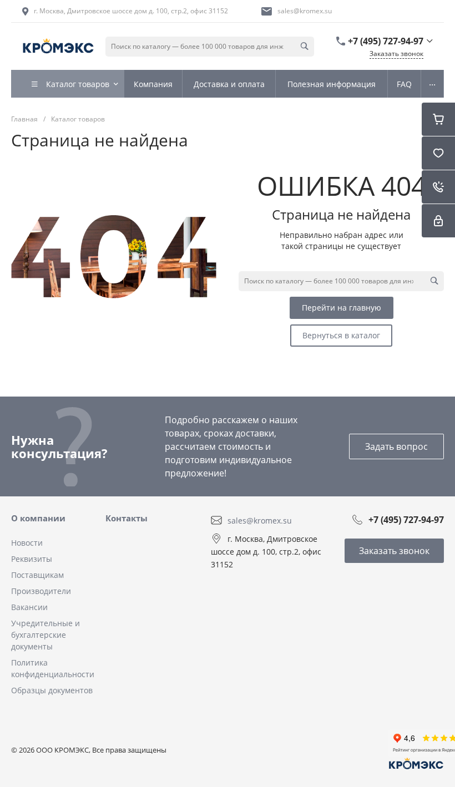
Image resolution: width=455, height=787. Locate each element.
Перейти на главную (341, 307)
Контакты (126, 518)
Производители (41, 591)
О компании (38, 518)
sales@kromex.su (304, 11)
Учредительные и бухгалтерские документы (45, 635)
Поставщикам (37, 575)
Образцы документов (52, 690)
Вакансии (29, 607)
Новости (27, 542)
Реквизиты (31, 559)
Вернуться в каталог (341, 335)
